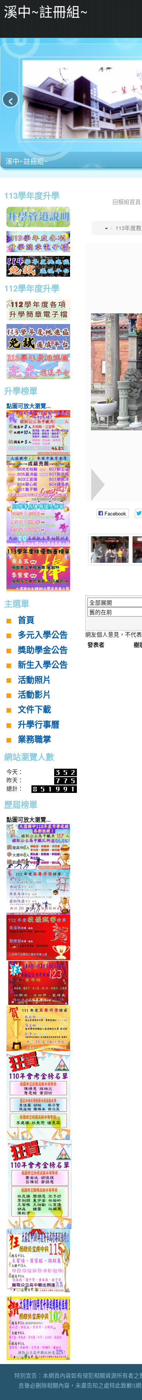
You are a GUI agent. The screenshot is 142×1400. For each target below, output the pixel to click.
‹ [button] (10, 99)
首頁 (26, 620)
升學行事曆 (38, 724)
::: (1, 182)
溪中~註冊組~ (27, 161)
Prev (101, 549)
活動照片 (34, 680)
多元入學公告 (43, 635)
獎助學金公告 (43, 650)
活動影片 (34, 694)
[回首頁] (98, 201)
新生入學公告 (43, 665)
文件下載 (34, 709)
